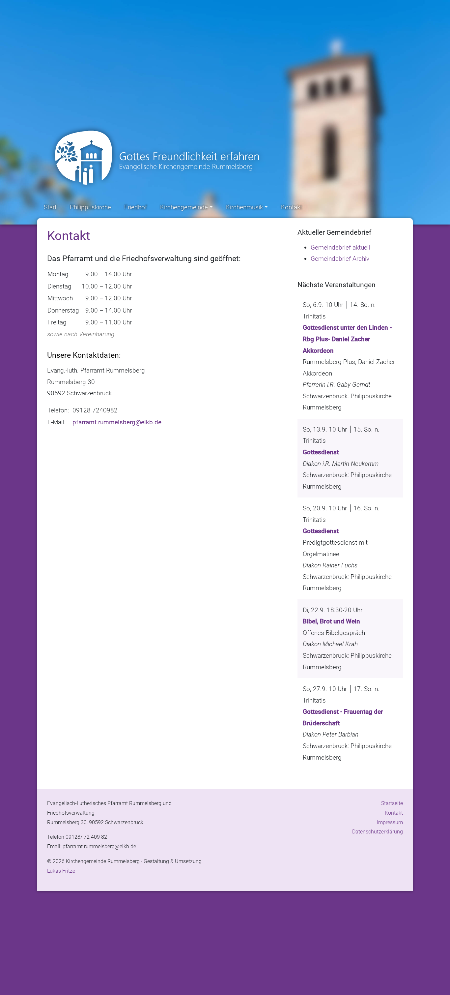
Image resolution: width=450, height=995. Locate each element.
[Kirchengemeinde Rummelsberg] (159, 158)
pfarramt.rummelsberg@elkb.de (116, 422)
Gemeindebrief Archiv (340, 258)
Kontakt (291, 207)
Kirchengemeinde (184, 207)
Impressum (390, 822)
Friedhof (135, 207)
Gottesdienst (321, 452)
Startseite (392, 803)
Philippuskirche (90, 207)
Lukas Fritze (61, 871)
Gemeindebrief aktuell (340, 247)
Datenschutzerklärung (377, 832)
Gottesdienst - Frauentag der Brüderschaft (343, 717)
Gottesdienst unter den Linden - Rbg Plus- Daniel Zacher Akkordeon (347, 339)
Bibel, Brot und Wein (331, 621)
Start (50, 207)
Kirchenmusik (244, 207)
